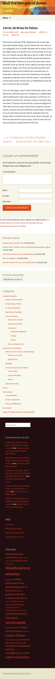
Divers (5, 388)
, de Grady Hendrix (19, 262)
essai (18, 579)
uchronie (9, 649)
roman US (25, 631)
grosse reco (10, 594)
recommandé (15, 622)
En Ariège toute (9, 579)
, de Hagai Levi (10, 258)
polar (22, 604)
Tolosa (13, 340)
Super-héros (10, 643)
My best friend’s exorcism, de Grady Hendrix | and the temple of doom (17, 461)
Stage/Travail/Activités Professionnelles (19, 412)
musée (13, 601)
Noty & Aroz (20, 601)
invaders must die (14, 598)
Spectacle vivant (12, 383)
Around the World (10, 296)
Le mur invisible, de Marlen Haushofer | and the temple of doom (17, 489)
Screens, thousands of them (16, 367)
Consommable (11, 395)
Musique (8, 363)
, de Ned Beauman (19, 254)
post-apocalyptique (12, 607)
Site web (6, 201)
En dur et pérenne (12, 399)
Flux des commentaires (14, 532)
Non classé (7, 408)
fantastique (11, 583)
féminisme (10, 590)
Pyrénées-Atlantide (18, 331)
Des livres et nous (15, 355)
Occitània (11, 328)
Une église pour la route (17, 652)
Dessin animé (21, 560)
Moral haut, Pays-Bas (13, 312)
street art (25, 639)
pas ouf (16, 604)
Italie (25, 598)
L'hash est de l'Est (15, 324)
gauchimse (19, 591)
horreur (6, 35)
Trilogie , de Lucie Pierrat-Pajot (17, 451)
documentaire (9, 564)
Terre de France (11, 316)
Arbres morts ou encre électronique (19, 351)
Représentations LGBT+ (12, 628)
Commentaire (10, 171)
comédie (12, 561)
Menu (5, 17)
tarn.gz (13, 335)
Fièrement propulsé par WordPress (17, 673)
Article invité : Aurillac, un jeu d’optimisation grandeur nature (26, 247)
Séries (10, 379)
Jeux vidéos (13, 371)
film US (44, 32)
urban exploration (17, 657)
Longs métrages (29, 32)
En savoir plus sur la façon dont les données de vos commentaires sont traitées (25, 222)
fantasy (20, 583)
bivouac (25, 558)
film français (12, 587)
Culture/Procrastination (12, 348)
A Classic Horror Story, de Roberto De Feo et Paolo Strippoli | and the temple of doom (17, 473)
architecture (19, 558)
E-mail (6, 195)
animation (10, 557)
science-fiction (15, 635)
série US (18, 643)
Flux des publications (13, 528)
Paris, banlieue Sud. (15, 344)
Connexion (9, 524)
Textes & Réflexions (13, 404)
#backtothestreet (14, 554)
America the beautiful (13, 299)
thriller (23, 643)
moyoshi (7, 601)
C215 (7, 561)
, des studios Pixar (13, 243)
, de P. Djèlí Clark (34, 141)
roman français (13, 631)
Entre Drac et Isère (15, 319)
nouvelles (8, 605)
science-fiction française (12, 640)
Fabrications (8, 392)
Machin (16, 35)
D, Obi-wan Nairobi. (12, 308)
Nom (5, 190)
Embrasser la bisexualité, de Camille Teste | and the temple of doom (17, 501)
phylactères (13, 359)
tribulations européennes (17, 645)
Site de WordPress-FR (14, 537)
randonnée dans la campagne (15, 610)
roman (23, 627)
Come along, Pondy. (13, 304)
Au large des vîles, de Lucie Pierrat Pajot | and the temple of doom (17, 445)
